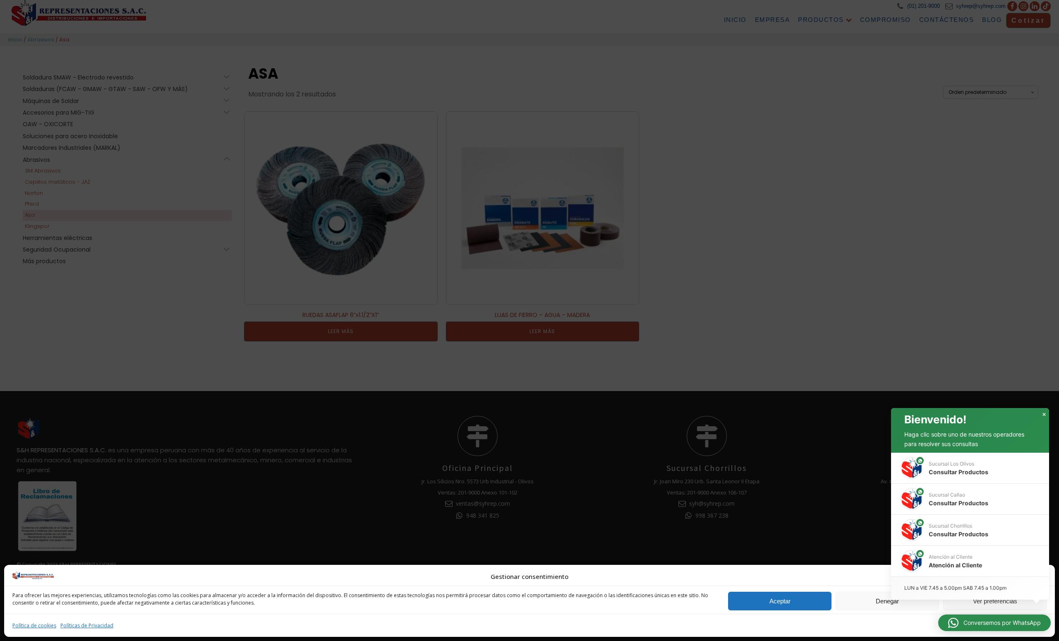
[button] (1042, 576)
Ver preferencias (995, 601)
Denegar (887, 601)
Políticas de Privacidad (86, 625)
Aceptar (780, 601)
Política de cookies (34, 625)
